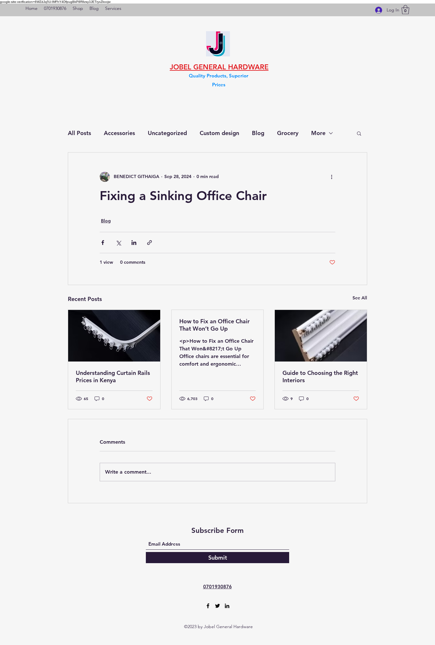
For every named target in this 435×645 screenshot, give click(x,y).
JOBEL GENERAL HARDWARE (219, 67)
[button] (405, 9)
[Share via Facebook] (103, 243)
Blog (258, 133)
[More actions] (331, 177)
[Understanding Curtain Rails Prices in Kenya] (114, 336)
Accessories (119, 133)
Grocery (287, 133)
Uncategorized (167, 133)
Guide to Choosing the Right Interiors (320, 376)
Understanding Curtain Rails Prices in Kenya (113, 376)
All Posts (79, 133)
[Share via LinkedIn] (134, 243)
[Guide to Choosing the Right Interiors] (321, 336)
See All (360, 298)
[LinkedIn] (227, 606)
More (318, 133)
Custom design (219, 133)
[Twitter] (217, 606)
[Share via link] (149, 243)
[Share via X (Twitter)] (118, 243)
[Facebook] (208, 606)
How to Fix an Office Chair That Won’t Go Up (214, 325)
